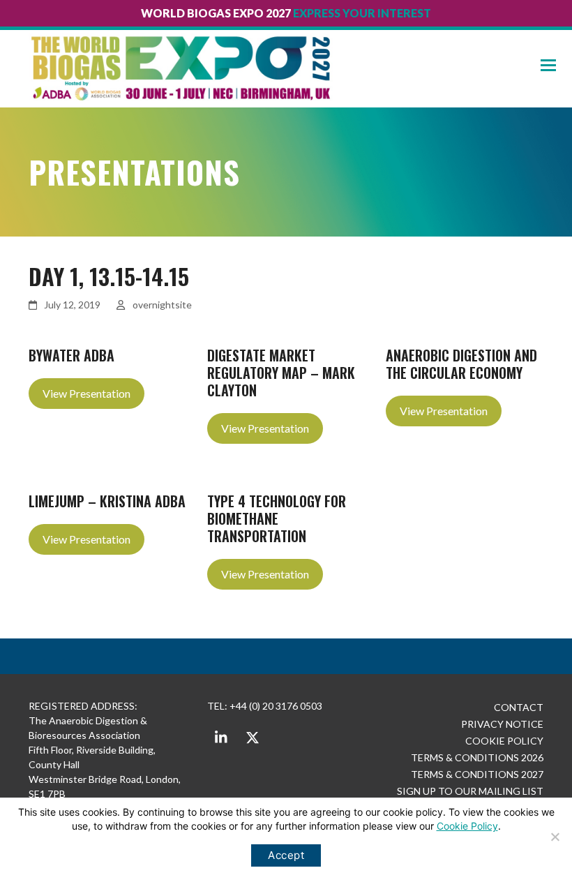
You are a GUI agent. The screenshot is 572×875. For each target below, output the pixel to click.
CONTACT (518, 707)
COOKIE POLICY (504, 741)
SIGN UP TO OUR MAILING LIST (470, 791)
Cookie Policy (467, 826)
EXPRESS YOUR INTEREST (362, 13)
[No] (555, 837)
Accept (286, 855)
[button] (556, 65)
